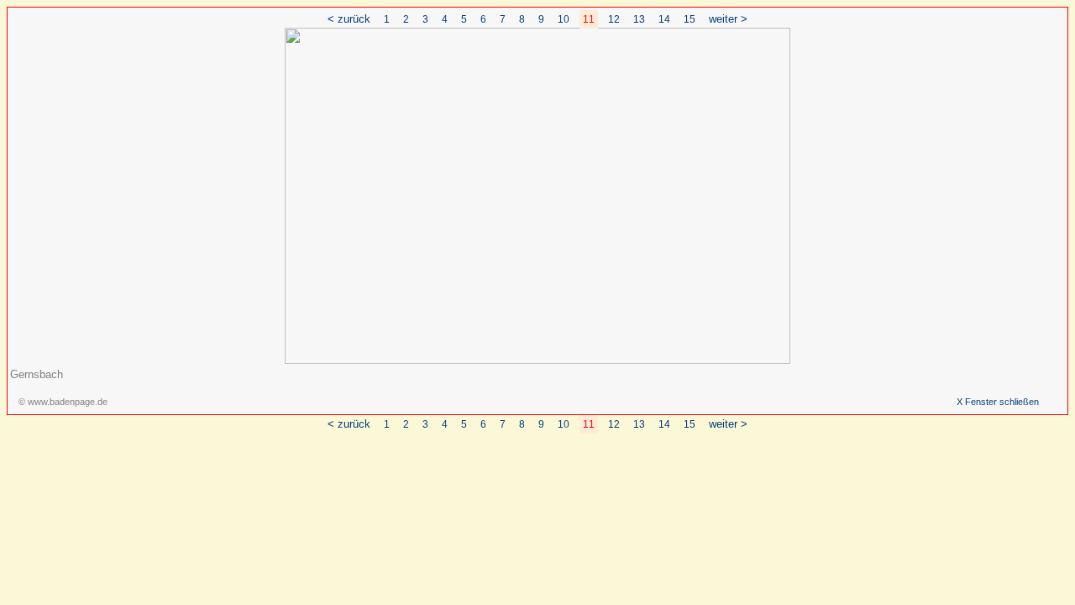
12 (614, 19)
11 (589, 19)
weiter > (728, 19)
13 (639, 19)
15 (689, 19)
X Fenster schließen (998, 402)
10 (563, 19)
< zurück (349, 19)
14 (664, 19)
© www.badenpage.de (63, 402)
